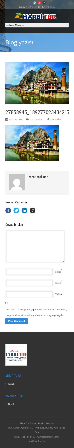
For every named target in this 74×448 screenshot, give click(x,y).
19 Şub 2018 (15, 119)
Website (59, 294)
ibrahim (56, 119)
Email (58, 283)
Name (58, 271)
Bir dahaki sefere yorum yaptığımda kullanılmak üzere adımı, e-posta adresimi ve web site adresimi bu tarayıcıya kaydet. (37, 312)
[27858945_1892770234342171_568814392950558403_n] (37, 83)
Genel (11, 383)
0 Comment (37, 119)
